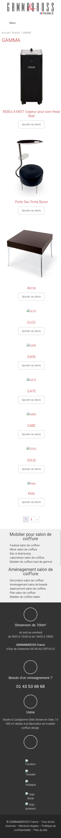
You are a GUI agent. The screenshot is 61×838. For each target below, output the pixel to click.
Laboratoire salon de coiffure (27, 557)
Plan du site (40, 830)
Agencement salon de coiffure (28, 588)
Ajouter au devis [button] (31, 124)
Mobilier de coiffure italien (25, 596)
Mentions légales (29, 826)
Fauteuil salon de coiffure (25, 545)
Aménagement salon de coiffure (30, 571)
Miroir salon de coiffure (23, 549)
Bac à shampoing (20, 553)
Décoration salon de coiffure (27, 580)
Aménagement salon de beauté (28, 584)
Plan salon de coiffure (23, 592)
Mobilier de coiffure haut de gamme (31, 561)
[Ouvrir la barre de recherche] (56, 23)
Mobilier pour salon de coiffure (30, 536)
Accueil (6, 32)
